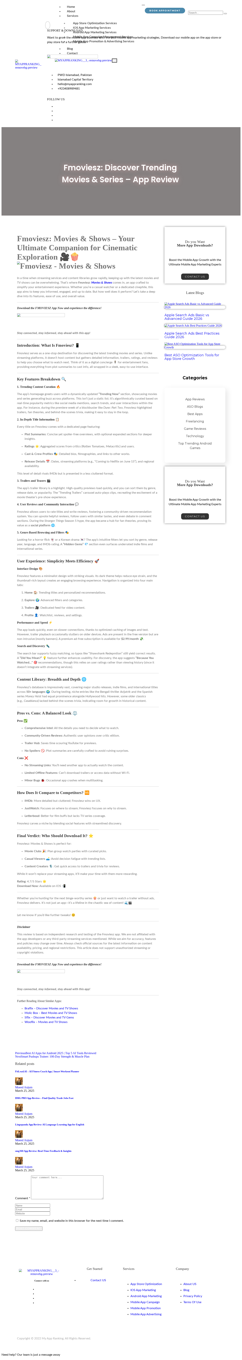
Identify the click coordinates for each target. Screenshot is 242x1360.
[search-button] (225, 13)
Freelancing (195, 421)
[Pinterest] (56, 115)
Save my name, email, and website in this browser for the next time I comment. (72, 1220)
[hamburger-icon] (143, 5)
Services (72, 15)
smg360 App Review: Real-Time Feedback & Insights (43, 1151)
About (71, 11)
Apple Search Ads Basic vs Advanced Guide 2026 (186, 317)
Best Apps (194, 414)
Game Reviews (195, 429)
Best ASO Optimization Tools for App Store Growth (191, 357)
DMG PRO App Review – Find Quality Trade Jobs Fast (44, 1098)
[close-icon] (47, 25)
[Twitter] (56, 110)
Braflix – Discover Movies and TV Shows (51, 1008)
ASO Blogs (195, 406)
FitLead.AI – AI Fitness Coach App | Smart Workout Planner (47, 1071)
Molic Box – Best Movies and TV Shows (51, 1012)
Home (71, 6)
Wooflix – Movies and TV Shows (46, 1022)
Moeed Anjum (23, 1087)
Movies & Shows (101, 282)
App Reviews (195, 399)
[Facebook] (56, 106)
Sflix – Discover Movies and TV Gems (49, 1017)
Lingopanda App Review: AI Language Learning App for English (49, 1124)
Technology (195, 436)
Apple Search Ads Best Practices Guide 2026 (192, 335)
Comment (22, 1198)
